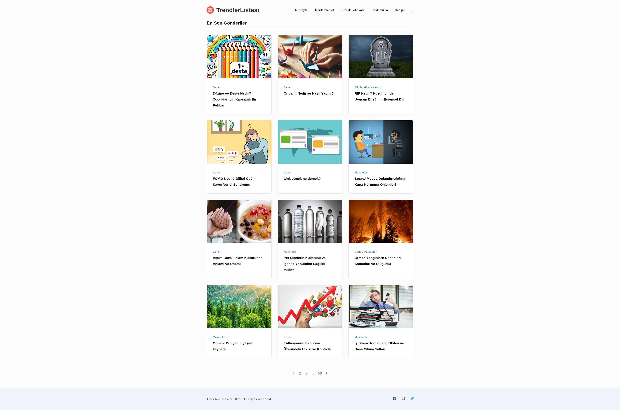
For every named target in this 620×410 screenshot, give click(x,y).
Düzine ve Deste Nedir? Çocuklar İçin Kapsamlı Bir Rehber (234, 99)
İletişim (400, 10)
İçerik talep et (324, 10)
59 (320, 373)
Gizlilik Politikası (352, 10)
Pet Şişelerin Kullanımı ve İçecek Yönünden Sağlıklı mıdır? (305, 264)
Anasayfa (301, 10)
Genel (217, 87)
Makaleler (361, 172)
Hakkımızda (380, 10)
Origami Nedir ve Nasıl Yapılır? (309, 93)
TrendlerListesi (237, 10)
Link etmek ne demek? (302, 178)
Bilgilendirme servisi (368, 87)
